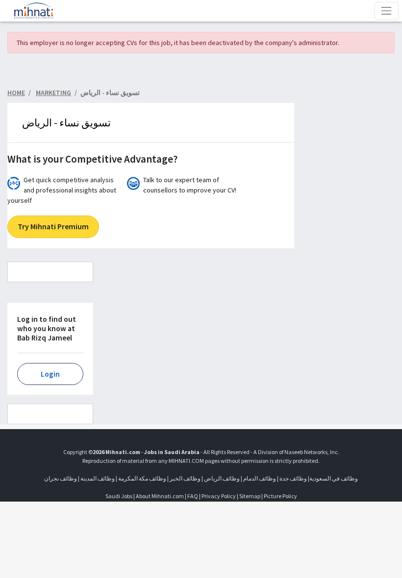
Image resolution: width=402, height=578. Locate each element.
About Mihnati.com (160, 496)
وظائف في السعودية (333, 478)
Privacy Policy (218, 496)
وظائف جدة (293, 478)
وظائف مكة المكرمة (142, 478)
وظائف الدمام (259, 478)
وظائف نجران (60, 478)
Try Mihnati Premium (53, 226)
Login (50, 374)
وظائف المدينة (97, 478)
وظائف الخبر (185, 478)
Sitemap (249, 496)
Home (16, 92)
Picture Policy (280, 496)
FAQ (192, 496)
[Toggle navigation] (387, 10)
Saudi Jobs (118, 496)
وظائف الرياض (222, 478)
